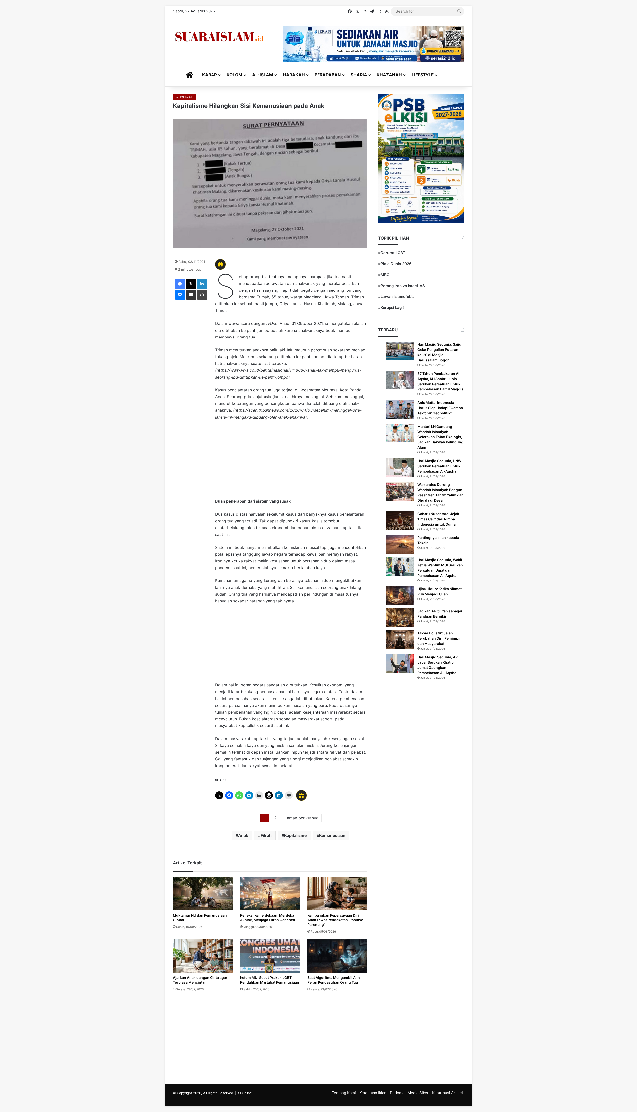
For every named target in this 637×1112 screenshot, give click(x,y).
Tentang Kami (344, 1092)
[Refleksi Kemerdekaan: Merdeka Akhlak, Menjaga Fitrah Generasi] (270, 893)
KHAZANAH (389, 74)
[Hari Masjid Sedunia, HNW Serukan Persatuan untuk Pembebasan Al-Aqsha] (400, 467)
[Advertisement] (291, 461)
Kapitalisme (295, 835)
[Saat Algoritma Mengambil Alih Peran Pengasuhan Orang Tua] (337, 956)
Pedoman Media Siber (409, 1092)
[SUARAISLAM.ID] (219, 37)
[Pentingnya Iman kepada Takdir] (400, 544)
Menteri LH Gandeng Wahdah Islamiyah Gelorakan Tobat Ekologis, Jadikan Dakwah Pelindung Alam (440, 436)
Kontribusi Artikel (447, 1092)
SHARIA (359, 74)
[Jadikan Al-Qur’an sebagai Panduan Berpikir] (400, 617)
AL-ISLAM (262, 74)
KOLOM (234, 74)
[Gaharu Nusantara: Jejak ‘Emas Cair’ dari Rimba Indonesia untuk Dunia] (400, 520)
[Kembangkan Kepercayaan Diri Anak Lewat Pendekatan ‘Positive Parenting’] (337, 893)
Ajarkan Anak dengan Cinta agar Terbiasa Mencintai (200, 979)
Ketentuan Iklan (372, 1092)
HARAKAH (294, 74)
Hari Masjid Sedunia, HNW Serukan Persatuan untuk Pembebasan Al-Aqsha (439, 466)
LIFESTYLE (423, 74)
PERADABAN (328, 74)
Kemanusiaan (332, 835)
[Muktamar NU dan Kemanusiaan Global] (203, 893)
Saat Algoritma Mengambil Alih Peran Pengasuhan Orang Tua (333, 979)
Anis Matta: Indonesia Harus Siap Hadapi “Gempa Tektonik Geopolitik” (440, 407)
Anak (243, 835)
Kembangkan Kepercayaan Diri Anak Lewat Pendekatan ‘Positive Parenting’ (335, 920)
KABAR (209, 74)
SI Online (245, 1093)
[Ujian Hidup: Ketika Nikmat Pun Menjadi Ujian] (400, 595)
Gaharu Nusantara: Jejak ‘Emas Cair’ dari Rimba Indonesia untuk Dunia (438, 519)
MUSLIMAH (184, 97)
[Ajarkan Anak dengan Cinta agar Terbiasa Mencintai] (203, 956)
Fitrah (266, 835)
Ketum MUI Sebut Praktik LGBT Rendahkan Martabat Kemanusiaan (269, 979)
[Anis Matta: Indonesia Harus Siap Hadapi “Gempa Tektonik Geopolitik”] (400, 409)
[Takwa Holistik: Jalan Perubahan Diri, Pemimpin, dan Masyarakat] (400, 639)
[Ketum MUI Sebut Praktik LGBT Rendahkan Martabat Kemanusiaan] (270, 956)
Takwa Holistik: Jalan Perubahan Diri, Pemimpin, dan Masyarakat (440, 638)
